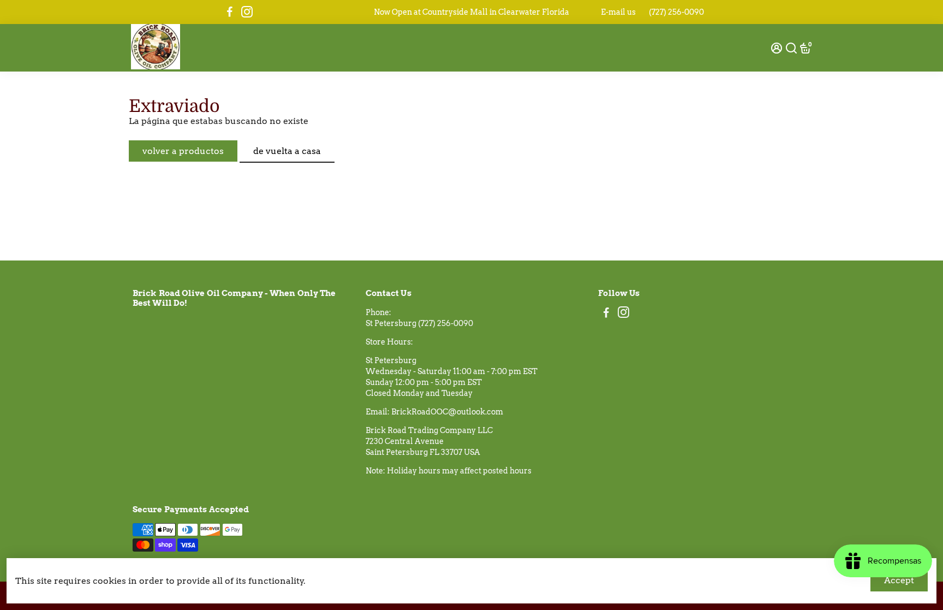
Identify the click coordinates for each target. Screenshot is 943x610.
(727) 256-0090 (676, 12)
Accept (899, 580)
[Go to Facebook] (230, 12)
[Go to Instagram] (247, 12)
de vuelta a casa (287, 151)
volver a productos (183, 151)
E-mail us (618, 12)
